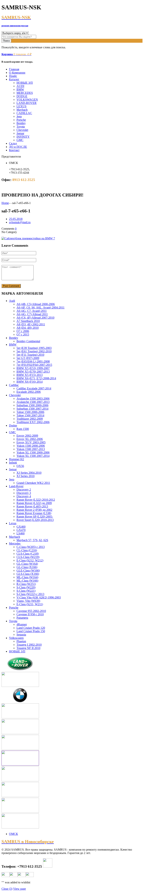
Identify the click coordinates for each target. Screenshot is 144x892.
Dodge (13, 425)
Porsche (21, 119)
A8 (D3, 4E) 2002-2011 (30, 324)
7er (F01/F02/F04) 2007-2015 (34, 364)
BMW (20, 89)
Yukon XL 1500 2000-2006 (33, 452)
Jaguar (20, 133)
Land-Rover (16, 486)
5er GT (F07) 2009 (27, 358)
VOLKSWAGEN (27, 99)
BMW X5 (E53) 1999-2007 (33, 368)
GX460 (21, 526)
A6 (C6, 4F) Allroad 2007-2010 (35, 317)
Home (5, 203)
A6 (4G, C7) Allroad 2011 (32, 314)
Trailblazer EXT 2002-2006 (33, 422)
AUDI (20, 86)
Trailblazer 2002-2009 (29, 418)
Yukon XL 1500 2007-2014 (33, 455)
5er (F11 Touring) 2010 (30, 354)
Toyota (20, 126)
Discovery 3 (23, 493)
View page (19, 888)
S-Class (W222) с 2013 (30, 594)
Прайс (13, 76)
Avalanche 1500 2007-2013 (33, 401)
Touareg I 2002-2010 (29, 644)
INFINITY (23, 136)
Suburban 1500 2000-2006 (32, 405)
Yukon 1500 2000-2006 (30, 445)
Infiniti (13, 462)
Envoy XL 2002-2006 (29, 439)
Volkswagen (16, 637)
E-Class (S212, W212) (29, 560)
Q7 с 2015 (22, 334)
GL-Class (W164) (27, 563)
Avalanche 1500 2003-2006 (33, 398)
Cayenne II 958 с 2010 (30, 614)
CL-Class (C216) (26, 550)
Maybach (22, 109)
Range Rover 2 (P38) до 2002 (34, 509)
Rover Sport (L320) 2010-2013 (35, 519)
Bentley (21, 123)
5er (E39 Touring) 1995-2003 (34, 348)
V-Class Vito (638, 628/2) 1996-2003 (38, 597)
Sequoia (21, 634)
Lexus (12, 523)
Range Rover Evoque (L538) (33, 513)
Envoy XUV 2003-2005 (31, 442)
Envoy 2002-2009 (27, 435)
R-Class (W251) (26, 584)
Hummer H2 (16, 459)
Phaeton (21, 641)
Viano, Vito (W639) (28, 600)
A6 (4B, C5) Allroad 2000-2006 (35, 304)
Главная (14, 69)
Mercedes (14, 543)
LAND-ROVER (26, 103)
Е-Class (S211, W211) (29, 604)
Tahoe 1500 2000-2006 (30, 412)
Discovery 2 (23, 489)
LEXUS (21, 106)
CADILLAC (24, 113)
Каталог (14, 79)
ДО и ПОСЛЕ (18, 146)
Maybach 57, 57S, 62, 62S (32, 540)
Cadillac (14, 385)
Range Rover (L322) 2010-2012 (35, 499)
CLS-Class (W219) (27, 557)
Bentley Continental (28, 341)
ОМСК (13, 833)
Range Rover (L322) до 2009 (34, 503)
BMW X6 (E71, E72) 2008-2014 (36, 378)
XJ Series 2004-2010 (28, 472)
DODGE (21, 96)
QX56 (20, 466)
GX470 (21, 530)
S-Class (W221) (25, 590)
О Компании (17, 72)
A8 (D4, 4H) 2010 (27, 327)
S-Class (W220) (25, 587)
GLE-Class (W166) (28, 570)
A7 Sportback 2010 (28, 321)
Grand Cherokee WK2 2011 (33, 482)
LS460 (20, 533)
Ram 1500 (22, 428)
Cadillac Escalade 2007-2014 (33, 388)
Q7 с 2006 (22, 331)
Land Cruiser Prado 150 (30, 631)
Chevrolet (22, 129)
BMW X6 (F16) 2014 (29, 381)
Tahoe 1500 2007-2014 (30, 415)
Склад (13, 143)
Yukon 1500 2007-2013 (30, 449)
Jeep (19, 116)
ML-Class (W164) (27, 577)
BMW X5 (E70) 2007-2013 (33, 371)
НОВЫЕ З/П (24, 82)
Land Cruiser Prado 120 (30, 627)
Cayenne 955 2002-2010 (31, 611)
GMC (19, 140)
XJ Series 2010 (25, 476)
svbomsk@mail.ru (20, 222)
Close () (7, 888)
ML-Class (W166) (27, 580)
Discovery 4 (23, 496)
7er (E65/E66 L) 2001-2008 (33, 361)
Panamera (22, 617)
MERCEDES (24, 92)
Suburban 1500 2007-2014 (32, 408)
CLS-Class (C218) (27, 553)
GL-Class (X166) (26, 567)
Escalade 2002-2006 (28, 391)
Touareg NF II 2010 (28, 648)
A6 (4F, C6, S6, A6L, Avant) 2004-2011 (40, 307)
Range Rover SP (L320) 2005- (34, 516)
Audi (12, 300)
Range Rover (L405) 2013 (32, 506)
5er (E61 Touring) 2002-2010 (34, 351)
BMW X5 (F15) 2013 (29, 375)
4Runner (21, 624)
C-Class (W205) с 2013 (30, 546)
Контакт (14, 150)
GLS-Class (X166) (27, 573)
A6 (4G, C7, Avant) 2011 (31, 310)
